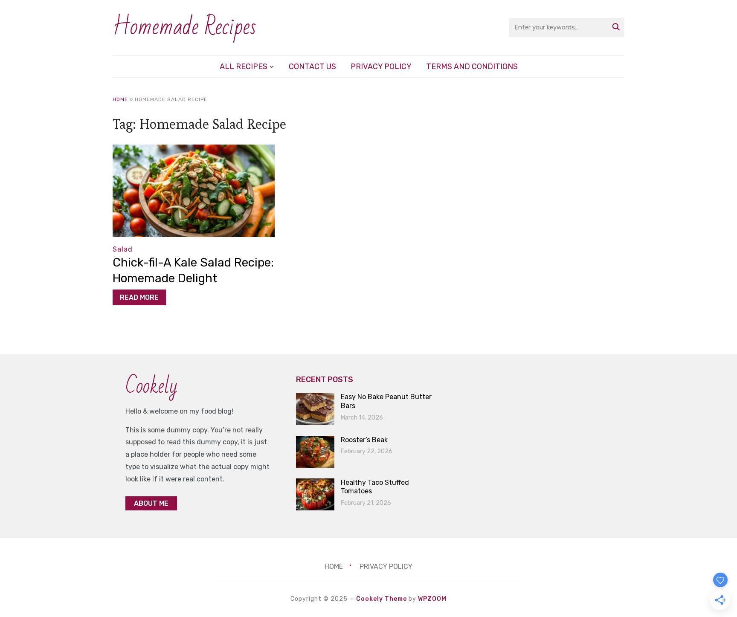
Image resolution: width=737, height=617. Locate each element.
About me (151, 503)
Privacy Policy (381, 66)
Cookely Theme (381, 599)
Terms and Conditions (472, 66)
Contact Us (312, 66)
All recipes (243, 66)
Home (120, 99)
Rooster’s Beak (364, 440)
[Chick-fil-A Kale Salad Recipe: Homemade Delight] (194, 150)
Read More (139, 297)
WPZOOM (432, 599)
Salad (123, 249)
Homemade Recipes (184, 27)
